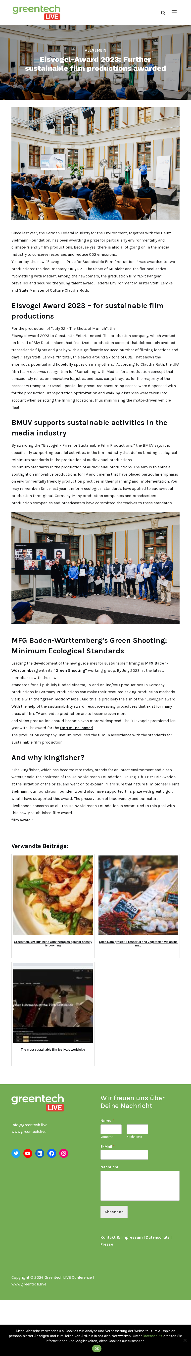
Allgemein (95, 50)
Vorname (106, 1137)
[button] (174, 12)
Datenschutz (158, 1237)
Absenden (114, 1211)
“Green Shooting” (70, 670)
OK (97, 1349)
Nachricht (109, 1167)
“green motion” (55, 699)
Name (107, 1120)
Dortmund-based (76, 727)
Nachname (134, 1137)
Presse (106, 1244)
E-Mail (107, 1146)
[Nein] (184, 1340)
